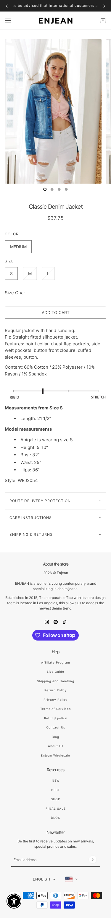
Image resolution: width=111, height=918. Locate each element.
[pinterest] (55, 622)
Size (9, 261)
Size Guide (55, 671)
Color (12, 234)
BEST (55, 790)
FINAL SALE (56, 808)
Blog (55, 737)
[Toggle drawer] (8, 20)
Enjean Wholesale (55, 755)
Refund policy (55, 718)
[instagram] (46, 622)
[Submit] (92, 859)
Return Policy (55, 690)
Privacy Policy (55, 699)
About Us (55, 746)
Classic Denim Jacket (56, 206)
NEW (55, 780)
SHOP (55, 799)
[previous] (6, 5)
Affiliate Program (55, 662)
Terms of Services (55, 708)
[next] (104, 5)
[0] (45, 189)
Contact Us (55, 727)
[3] (66, 189)
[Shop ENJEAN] (55, 20)
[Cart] (103, 20)
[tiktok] (64, 622)
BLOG (55, 817)
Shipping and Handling (55, 681)
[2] (59, 189)
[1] (52, 189)
